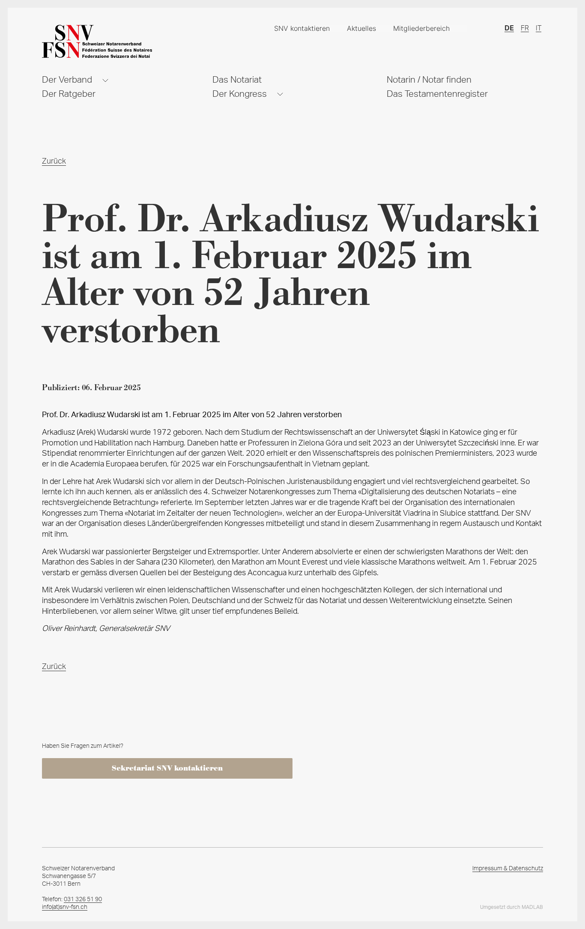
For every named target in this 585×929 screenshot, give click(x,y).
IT (538, 28)
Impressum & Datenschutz (507, 869)
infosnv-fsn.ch (64, 907)
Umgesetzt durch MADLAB (511, 907)
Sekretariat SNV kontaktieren (167, 768)
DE (509, 28)
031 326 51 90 (83, 899)
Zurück (54, 161)
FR (525, 28)
